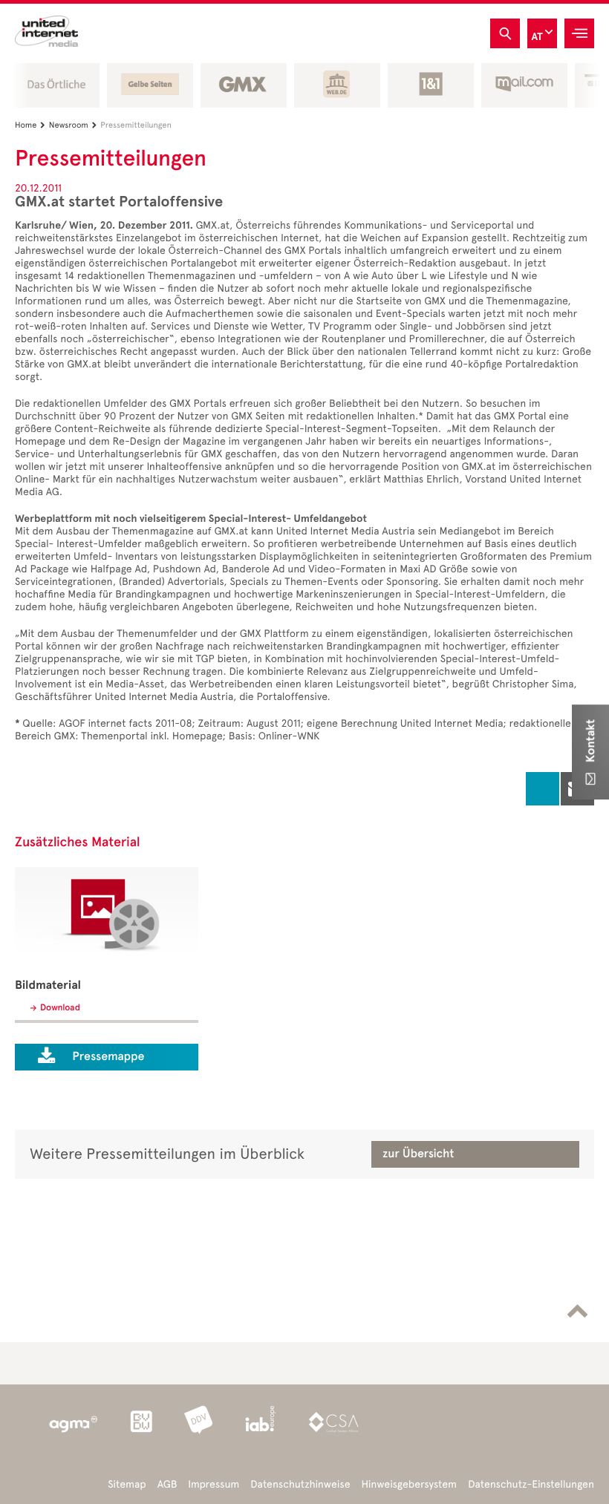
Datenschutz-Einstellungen (531, 1484)
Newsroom (73, 125)
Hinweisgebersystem (409, 1484)
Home (30, 125)
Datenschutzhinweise (300, 1484)
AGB (167, 1484)
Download (60, 1008)
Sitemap (127, 1484)
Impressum (213, 1484)
